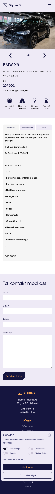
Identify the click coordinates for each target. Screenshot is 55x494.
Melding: (7, 332)
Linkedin (27, 486)
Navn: (6, 292)
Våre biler (27, 426)
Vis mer (10, 256)
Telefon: (6, 319)
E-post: (6, 306)
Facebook (27, 482)
